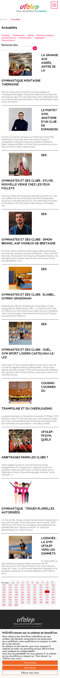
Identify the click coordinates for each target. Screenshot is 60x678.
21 (16, 587)
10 (4, 585)
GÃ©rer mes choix (30, 673)
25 (41, 587)
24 (35, 587)
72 (53, 600)
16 (41, 585)
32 (28, 590)
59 (28, 597)
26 (47, 587)
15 (34, 585)
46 (4, 595)
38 (10, 592)
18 (53, 585)
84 (16, 605)
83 (10, 605)
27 (53, 587)
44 (47, 592)
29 (10, 590)
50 (28, 595)
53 (47, 595)
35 (47, 590)
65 (10, 600)
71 (47, 600)
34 (41, 590)
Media (31, 35)
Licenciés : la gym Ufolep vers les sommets (49, 545)
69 (35, 600)
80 (47, 602)
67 (22, 600)
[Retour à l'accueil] (31, 11)
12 (16, 585)
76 (22, 602)
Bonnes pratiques (45, 35)
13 (22, 585)
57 (16, 597)
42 (35, 592)
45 (53, 592)
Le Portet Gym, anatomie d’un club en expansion (49, 119)
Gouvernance (8, 40)
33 (35, 590)
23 (28, 587)
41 (28, 592)
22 (22, 587)
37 (4, 592)
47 (10, 595)
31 (22, 590)
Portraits (6, 35)
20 (10, 587)
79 (41, 602)
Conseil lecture (9, 38)
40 (22, 592)
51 (35, 595)
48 (16, 595)
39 (16, 592)
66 (16, 600)
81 (53, 602)
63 (53, 597)
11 (10, 585)
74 (10, 602)
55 (4, 597)
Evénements (25, 38)
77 (28, 602)
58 (22, 597)
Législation (39, 38)
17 (47, 585)
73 (4, 602)
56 (10, 597)
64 (4, 600)
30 (16, 590)
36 (53, 590)
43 (41, 592)
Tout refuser (30, 667)
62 (47, 597)
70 (41, 600)
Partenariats (19, 35)
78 (35, 602)
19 (4, 587)
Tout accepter (30, 662)
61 (41, 597)
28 (4, 590)
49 (22, 595)
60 (35, 597)
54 (53, 595)
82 (4, 605)
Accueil (3, 19)
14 (28, 585)
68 (28, 600)
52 (41, 595)
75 (16, 602)
